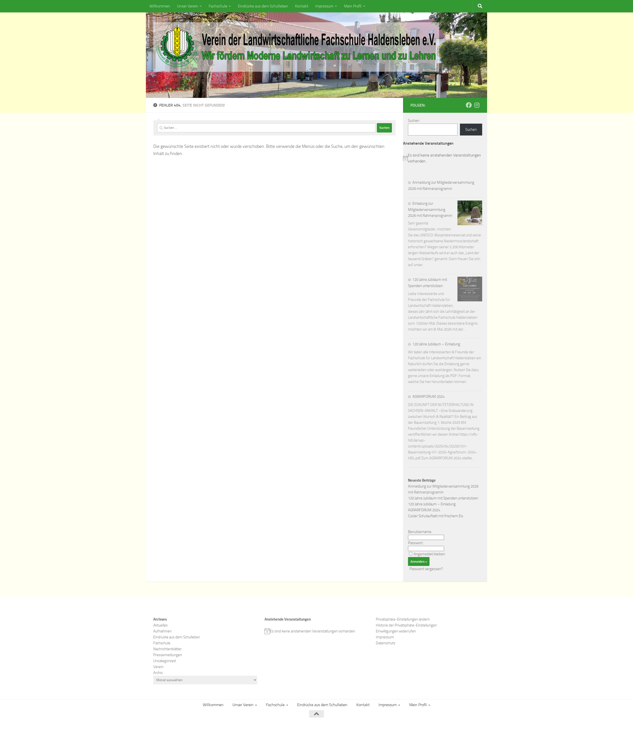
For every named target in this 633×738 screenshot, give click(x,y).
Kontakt (301, 6)
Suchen (413, 120)
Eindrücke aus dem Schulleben (263, 6)
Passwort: (415, 543)
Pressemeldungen (167, 655)
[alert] (445, 158)
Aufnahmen (162, 631)
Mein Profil (353, 6)
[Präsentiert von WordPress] (176, 727)
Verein (158, 667)
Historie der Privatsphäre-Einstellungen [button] (406, 625)
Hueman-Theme (220, 727)
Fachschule (218, 6)
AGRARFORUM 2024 (428, 396)
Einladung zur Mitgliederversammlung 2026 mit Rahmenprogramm (430, 209)
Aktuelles (160, 625)
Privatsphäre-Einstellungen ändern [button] (403, 619)
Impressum (324, 6)
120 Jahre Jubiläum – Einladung (436, 344)
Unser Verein (187, 6)
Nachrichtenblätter (167, 649)
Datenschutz (385, 643)
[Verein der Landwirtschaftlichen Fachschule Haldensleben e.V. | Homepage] (296, 47)
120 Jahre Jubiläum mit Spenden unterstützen (443, 498)
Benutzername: (420, 532)
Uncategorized (164, 661)
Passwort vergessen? (426, 569)
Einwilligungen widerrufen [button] (396, 631)
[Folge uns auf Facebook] (469, 105)
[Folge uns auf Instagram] (477, 105)
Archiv (158, 673)
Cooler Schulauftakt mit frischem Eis (435, 516)
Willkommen (159, 6)
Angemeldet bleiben (429, 554)
